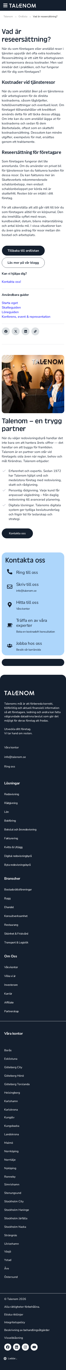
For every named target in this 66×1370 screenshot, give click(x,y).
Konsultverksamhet (16, 916)
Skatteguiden (11, 307)
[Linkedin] (16, 1347)
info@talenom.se (26, 591)
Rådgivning (10, 803)
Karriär (8, 994)
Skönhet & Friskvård (16, 934)
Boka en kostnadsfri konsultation (35, 632)
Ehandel (9, 907)
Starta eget (10, 303)
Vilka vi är (10, 976)
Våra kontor (23, 609)
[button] (5, 5)
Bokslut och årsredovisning (20, 829)
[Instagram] (25, 1347)
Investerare (11, 985)
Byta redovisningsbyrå (17, 865)
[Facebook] (7, 1347)
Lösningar (12, 783)
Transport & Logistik (16, 942)
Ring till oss (27, 572)
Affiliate (9, 1002)
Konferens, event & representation (26, 317)
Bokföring (10, 821)
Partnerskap (11, 1011)
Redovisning (11, 794)
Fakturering (11, 838)
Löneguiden (10, 312)
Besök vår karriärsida (28, 650)
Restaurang (11, 925)
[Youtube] (34, 1347)
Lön (6, 812)
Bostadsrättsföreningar (18, 890)
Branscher (12, 878)
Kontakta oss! (11, 282)
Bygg (7, 898)
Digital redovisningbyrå (18, 856)
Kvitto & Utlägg (13, 847)
